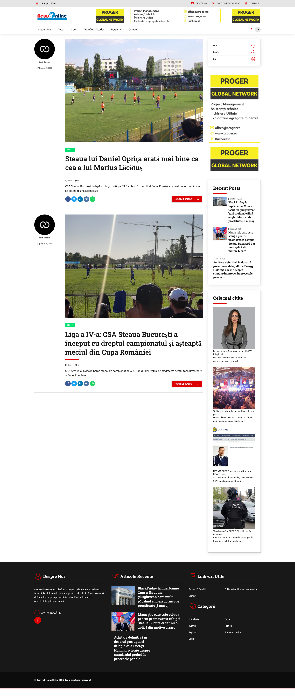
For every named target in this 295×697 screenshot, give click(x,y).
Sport (74, 29)
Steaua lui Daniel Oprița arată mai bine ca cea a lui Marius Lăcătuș (132, 163)
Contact (133, 29)
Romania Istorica (233, 632)
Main (234, 45)
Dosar (61, 29)
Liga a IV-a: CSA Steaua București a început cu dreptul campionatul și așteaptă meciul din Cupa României (133, 343)
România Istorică (94, 29)
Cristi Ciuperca (44, 62)
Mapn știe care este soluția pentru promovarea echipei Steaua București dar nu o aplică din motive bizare (241, 242)
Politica (228, 626)
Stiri (234, 59)
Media (233, 52)
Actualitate (44, 29)
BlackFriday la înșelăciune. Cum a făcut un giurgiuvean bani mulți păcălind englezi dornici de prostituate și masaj (241, 211)
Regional (116, 29)
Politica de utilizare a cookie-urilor (241, 589)
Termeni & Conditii (197, 589)
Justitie (192, 626)
